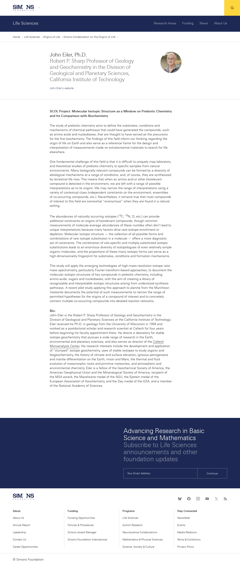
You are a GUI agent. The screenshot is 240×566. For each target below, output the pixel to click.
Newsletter (183, 518)
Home (16, 37)
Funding (188, 23)
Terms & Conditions (188, 539)
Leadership (19, 532)
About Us (220, 23)
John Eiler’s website (62, 88)
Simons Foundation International (87, 539)
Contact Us (19, 539)
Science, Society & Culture (138, 546)
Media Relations (187, 532)
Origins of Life (51, 37)
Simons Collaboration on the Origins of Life (89, 37)
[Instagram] (198, 498)
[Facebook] (189, 498)
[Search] (232, 8)
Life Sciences (25, 23)
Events (181, 525)
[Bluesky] (179, 498)
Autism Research (132, 525)
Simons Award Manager (82, 532)
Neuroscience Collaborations (139, 532)
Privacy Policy (185, 546)
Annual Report (21, 525)
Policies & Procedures (81, 525)
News (204, 23)
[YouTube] (207, 498)
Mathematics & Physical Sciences (142, 539)
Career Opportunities (25, 546)
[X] (216, 498)
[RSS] (225, 498)
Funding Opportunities (81, 518)
